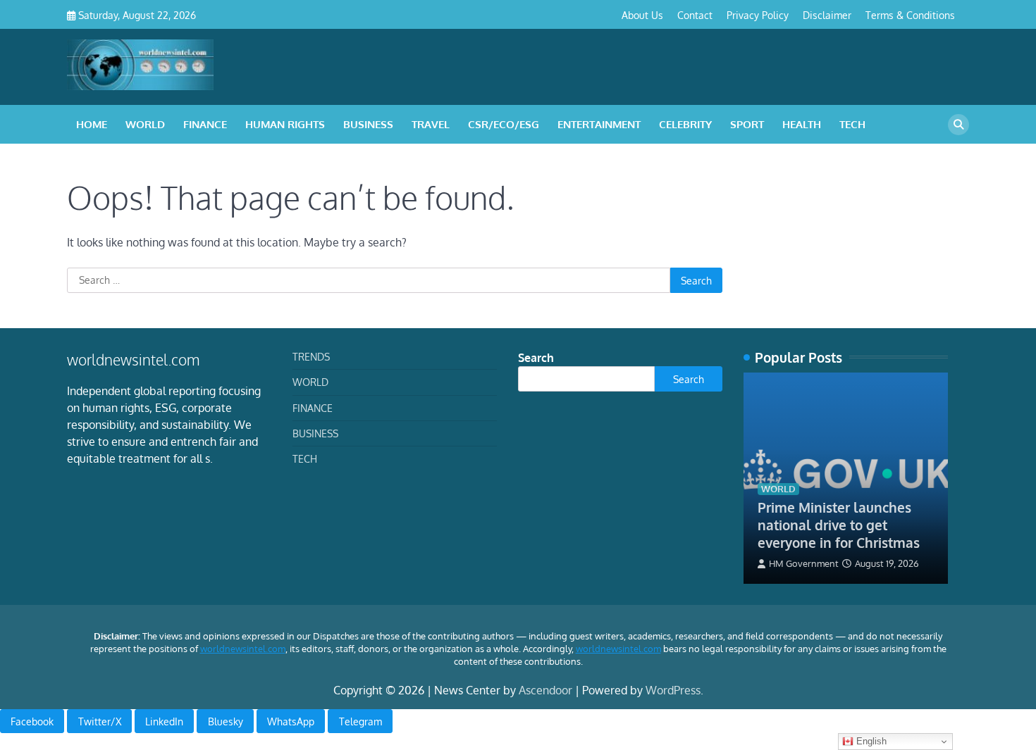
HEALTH (801, 124)
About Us (642, 14)
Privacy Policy (758, 14)
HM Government (804, 563)
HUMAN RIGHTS (285, 124)
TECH (852, 124)
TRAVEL (431, 124)
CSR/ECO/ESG (503, 124)
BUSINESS (368, 124)
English (870, 741)
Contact (695, 14)
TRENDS (311, 356)
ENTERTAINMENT (599, 124)
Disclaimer (827, 14)
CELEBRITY (685, 124)
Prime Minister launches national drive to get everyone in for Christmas (839, 525)
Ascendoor (545, 690)
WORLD (145, 124)
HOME (91, 124)
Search (536, 358)
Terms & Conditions (910, 14)
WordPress (673, 690)
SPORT (747, 124)
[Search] (958, 124)
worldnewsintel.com (242, 648)
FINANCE (205, 124)
